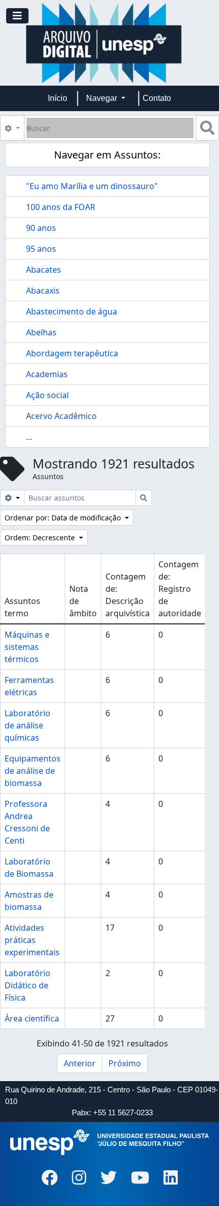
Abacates (43, 269)
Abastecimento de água (71, 311)
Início (57, 98)
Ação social (47, 395)
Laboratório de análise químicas (27, 725)
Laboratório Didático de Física (27, 985)
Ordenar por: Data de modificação (64, 517)
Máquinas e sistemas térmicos (27, 647)
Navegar (102, 98)
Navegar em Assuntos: (107, 155)
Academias (47, 374)
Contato (157, 98)
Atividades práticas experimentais (32, 940)
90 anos (41, 227)
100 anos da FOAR (60, 207)
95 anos (41, 248)
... (29, 436)
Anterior (80, 1063)
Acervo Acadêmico (61, 416)
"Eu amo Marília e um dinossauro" (92, 186)
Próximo (124, 1063)
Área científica (32, 1018)
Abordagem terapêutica (72, 353)
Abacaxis (43, 290)
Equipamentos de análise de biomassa (33, 771)
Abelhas (41, 332)
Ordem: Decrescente (41, 537)
